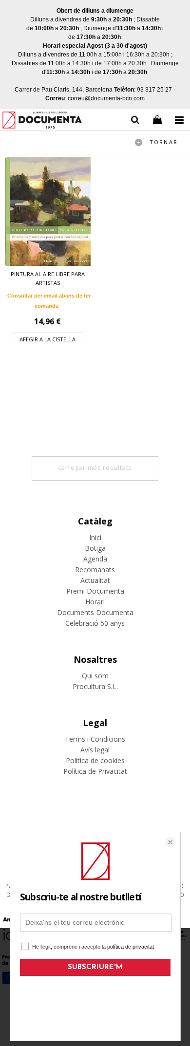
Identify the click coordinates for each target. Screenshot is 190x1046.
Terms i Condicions (95, 739)
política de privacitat (130, 947)
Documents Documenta (95, 612)
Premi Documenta (95, 591)
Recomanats (95, 569)
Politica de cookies (95, 760)
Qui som (95, 675)
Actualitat (95, 580)
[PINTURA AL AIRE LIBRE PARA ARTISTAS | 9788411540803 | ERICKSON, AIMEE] (47, 211)
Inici (95, 537)
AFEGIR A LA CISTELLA (47, 339)
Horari (95, 601)
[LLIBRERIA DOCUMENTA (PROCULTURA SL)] (42, 121)
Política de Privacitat (95, 771)
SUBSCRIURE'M (95, 967)
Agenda (95, 558)
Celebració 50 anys (95, 623)
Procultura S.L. (95, 686)
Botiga (95, 548)
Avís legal (95, 749)
